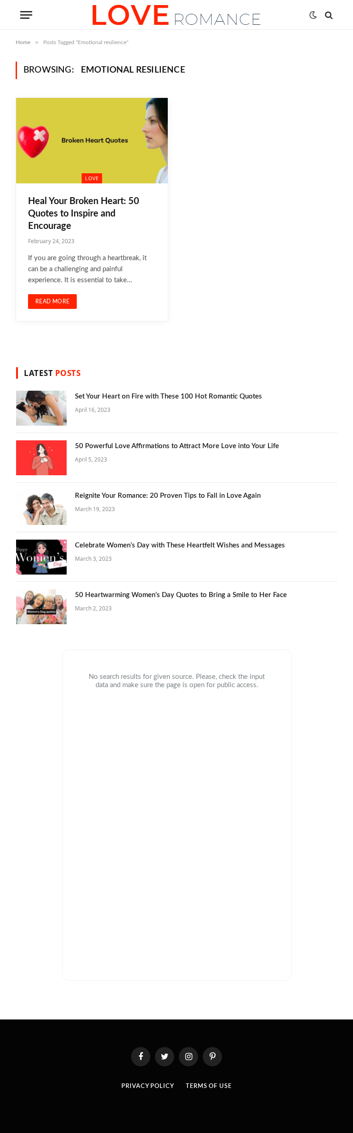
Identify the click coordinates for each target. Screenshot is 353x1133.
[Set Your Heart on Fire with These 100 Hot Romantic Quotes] (41, 408)
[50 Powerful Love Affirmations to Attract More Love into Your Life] (41, 457)
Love (91, 178)
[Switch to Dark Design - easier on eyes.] (313, 15)
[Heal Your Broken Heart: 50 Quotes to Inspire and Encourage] (92, 140)
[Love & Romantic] (176, 15)
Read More (52, 301)
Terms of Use (209, 1086)
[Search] (328, 15)
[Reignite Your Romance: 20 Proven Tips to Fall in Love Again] (41, 507)
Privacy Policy (147, 1086)
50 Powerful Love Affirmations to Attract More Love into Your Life (177, 446)
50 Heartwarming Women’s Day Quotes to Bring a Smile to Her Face (181, 595)
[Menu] (26, 15)
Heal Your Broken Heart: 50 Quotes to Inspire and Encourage (83, 214)
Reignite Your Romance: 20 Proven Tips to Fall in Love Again (168, 495)
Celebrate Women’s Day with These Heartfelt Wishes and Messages (180, 545)
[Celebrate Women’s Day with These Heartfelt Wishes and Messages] (41, 557)
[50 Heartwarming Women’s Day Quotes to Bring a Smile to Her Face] (41, 606)
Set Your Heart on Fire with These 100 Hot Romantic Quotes (168, 396)
